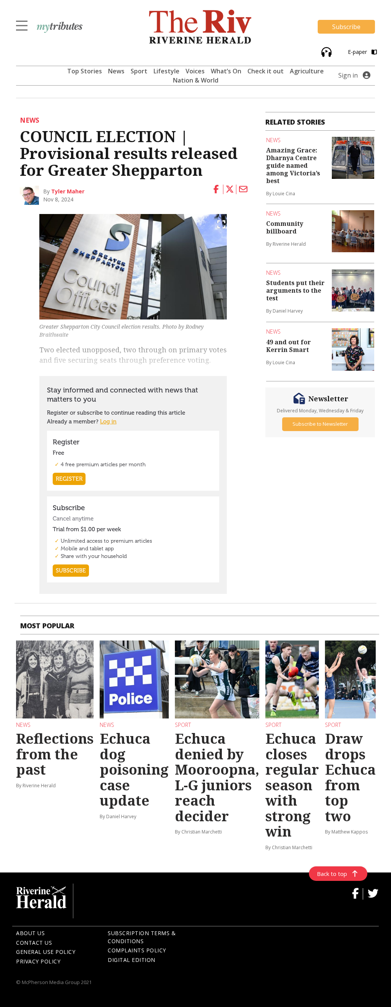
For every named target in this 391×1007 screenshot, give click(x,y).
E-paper (358, 51)
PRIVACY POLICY (38, 961)
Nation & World (195, 80)
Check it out (265, 71)
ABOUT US (30, 933)
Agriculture (307, 71)
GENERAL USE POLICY (45, 951)
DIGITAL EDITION (131, 959)
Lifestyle (166, 71)
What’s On (226, 71)
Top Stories (84, 71)
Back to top (332, 873)
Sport (139, 71)
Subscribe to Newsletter (320, 423)
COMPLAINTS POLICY (137, 950)
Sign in (348, 75)
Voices (195, 71)
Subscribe (346, 27)
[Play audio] (325, 51)
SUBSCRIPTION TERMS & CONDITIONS (142, 937)
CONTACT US (34, 942)
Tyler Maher (67, 191)
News (116, 71)
